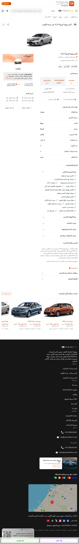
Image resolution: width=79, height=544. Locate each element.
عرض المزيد (74, 268)
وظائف (75, 394)
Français (64, 530)
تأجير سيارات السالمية (70, 378)
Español (40, 530)
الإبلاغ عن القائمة (26, 108)
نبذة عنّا (74, 385)
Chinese (34, 530)
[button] (76, 11)
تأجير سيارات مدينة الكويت (68, 373)
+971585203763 (70, 447)
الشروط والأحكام (71, 420)
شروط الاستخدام (71, 425)
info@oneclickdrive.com (68, 437)
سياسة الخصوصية (71, 416)
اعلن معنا (74, 404)
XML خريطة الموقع (71, 399)
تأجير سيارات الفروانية (70, 368)
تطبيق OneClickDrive (62, 3)
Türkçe (46, 530)
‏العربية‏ (69, 530)
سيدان (42, 112)
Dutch (58, 530)
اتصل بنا (74, 408)
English (74, 530)
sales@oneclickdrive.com (68, 452)
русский (52, 530)
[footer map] (52, 498)
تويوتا (41, 123)
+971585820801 (70, 432)
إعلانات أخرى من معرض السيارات (28, 84)
